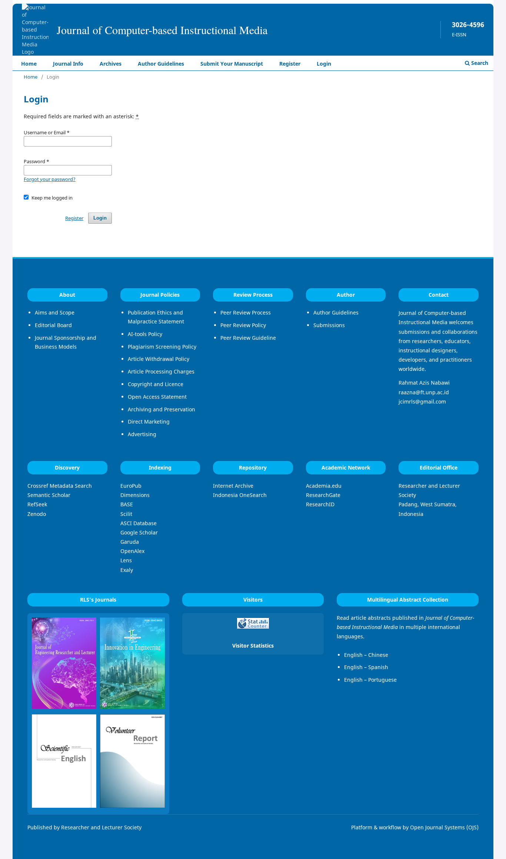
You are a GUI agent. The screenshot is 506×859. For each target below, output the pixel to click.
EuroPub (131, 485)
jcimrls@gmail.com (422, 401)
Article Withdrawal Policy (158, 358)
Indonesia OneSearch (240, 494)
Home (29, 63)
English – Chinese (366, 654)
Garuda (129, 541)
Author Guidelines (161, 63)
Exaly (126, 569)
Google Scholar (139, 532)
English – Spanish (366, 667)
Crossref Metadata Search (59, 485)
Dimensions (135, 494)
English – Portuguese (370, 679)
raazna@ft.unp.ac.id (424, 392)
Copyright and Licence (155, 384)
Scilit (126, 513)
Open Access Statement (157, 396)
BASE (126, 504)
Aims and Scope (54, 312)
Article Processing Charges (161, 371)
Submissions (329, 325)
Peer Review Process (245, 312)
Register (289, 63)
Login (324, 63)
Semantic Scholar (48, 494)
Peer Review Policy (243, 325)
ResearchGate (323, 494)
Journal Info (68, 63)
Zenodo (36, 513)
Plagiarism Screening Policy (162, 346)
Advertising (142, 434)
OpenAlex (132, 550)
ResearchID (320, 504)
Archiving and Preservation (161, 409)
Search (479, 62)
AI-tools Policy (145, 334)
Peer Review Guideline (248, 337)
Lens (126, 560)
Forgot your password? (50, 179)
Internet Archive (233, 485)
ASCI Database (138, 523)
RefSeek (37, 504)
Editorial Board (53, 325)
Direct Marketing (149, 421)
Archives (110, 63)
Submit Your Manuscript (231, 63)
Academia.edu (324, 485)
